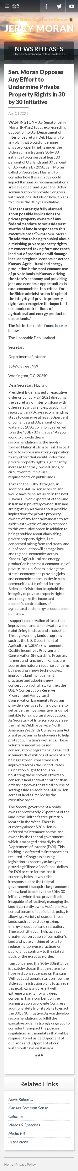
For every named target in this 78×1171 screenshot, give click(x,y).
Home (17, 54)
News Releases (54, 54)
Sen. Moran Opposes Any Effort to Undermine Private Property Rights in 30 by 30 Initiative (36, 86)
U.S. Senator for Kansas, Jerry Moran (39, 24)
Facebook (46, 6)
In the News (18, 1141)
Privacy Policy (25, 1164)
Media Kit (16, 1133)
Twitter (59, 6)
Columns (16, 1116)
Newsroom (33, 54)
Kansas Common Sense (28, 1107)
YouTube (72, 6)
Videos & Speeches (24, 1124)
